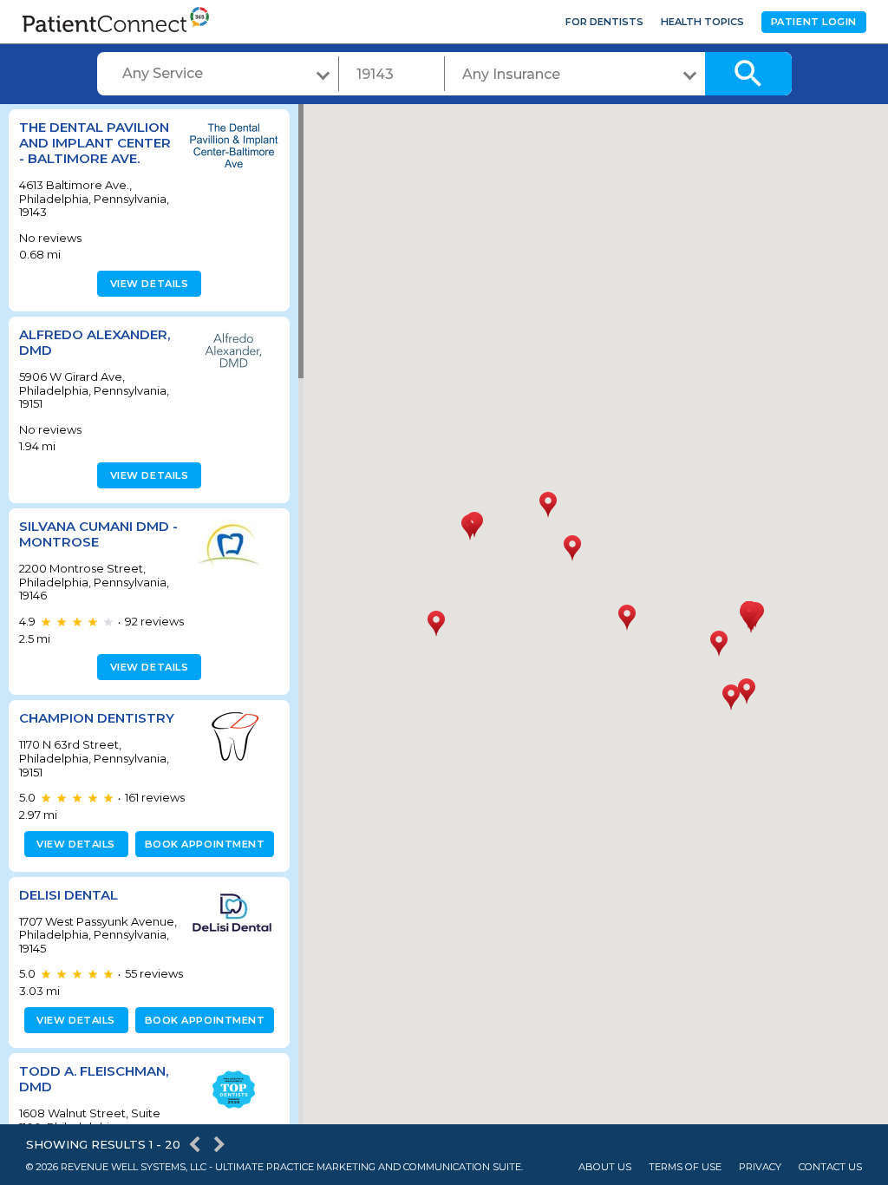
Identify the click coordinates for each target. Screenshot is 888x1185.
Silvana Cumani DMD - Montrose (98, 534)
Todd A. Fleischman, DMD (93, 1079)
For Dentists (604, 22)
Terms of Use (685, 1167)
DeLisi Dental (68, 895)
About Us (604, 1167)
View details (149, 284)
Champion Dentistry (96, 718)
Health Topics (702, 22)
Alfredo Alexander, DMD (94, 342)
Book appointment (205, 844)
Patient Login (814, 22)
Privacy (760, 1167)
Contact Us (830, 1167)
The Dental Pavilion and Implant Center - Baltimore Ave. (95, 143)
